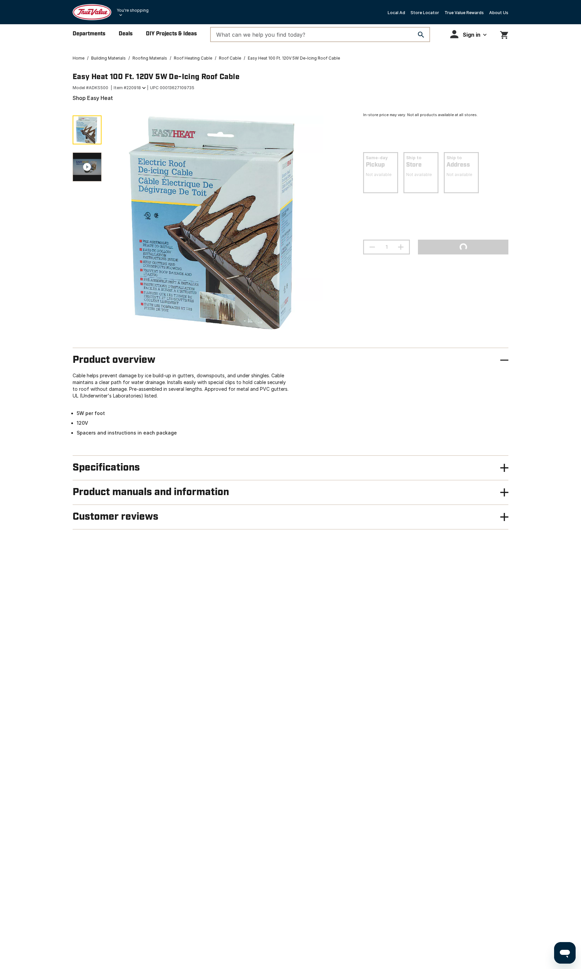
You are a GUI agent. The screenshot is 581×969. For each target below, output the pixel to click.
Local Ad (396, 12)
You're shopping (133, 10)
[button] (468, 34)
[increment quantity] (401, 247)
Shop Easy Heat (93, 98)
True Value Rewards (464, 12)
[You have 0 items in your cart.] (504, 34)
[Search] (421, 35)
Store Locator (425, 12)
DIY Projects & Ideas (171, 33)
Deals (125, 33)
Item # (127, 87)
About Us (498, 12)
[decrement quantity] (372, 247)
